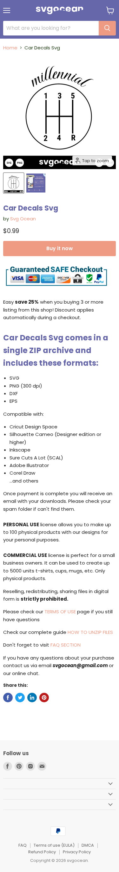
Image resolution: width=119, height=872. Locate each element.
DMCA (88, 845)
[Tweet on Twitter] (20, 697)
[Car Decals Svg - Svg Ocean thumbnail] (13, 183)
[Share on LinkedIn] (32, 697)
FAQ (22, 845)
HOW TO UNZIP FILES (90, 632)
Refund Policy (42, 852)
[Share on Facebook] (8, 697)
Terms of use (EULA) (54, 845)
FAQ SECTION (65, 644)
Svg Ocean (23, 218)
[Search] (107, 28)
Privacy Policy (77, 852)
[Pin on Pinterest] (44, 697)
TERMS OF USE (60, 611)
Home (10, 47)
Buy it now (59, 248)
